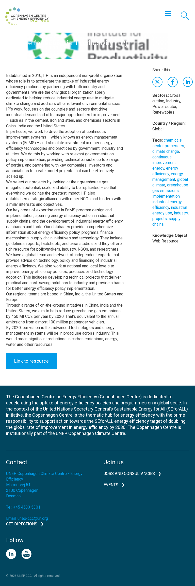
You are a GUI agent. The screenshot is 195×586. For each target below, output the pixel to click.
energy (158, 168)
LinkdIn (188, 82)
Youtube (26, 554)
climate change (165, 151)
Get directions (21, 524)
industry (181, 213)
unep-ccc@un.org (33, 518)
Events (111, 484)
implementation (166, 196)
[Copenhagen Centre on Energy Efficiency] (27, 16)
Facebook (173, 82)
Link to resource (31, 361)
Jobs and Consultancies (129, 473)
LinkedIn (11, 554)
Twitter (157, 82)
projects (159, 218)
